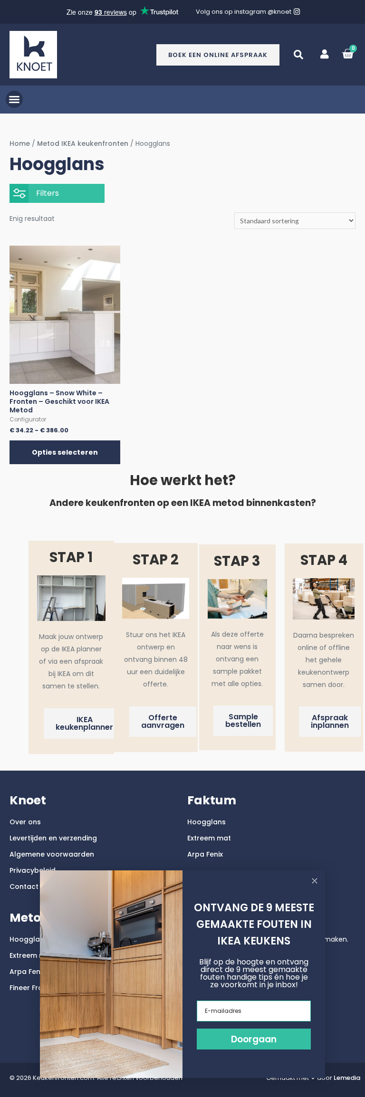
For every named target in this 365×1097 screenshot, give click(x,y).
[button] (298, 54)
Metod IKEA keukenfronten (82, 143)
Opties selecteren (65, 452)
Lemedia (347, 1077)
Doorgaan (254, 1039)
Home (20, 143)
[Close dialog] (314, 881)
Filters (47, 193)
